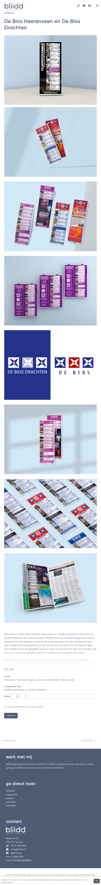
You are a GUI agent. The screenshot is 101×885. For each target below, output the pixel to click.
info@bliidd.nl (18, 849)
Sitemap (22, 875)
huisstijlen (11, 805)
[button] (97, 5)
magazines (11, 794)
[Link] (78, 5)
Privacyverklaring (56, 875)
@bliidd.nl (16, 852)
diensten (10, 790)
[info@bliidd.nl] (8, 849)
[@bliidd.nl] (8, 853)
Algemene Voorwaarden (37, 875)
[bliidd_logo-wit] (50, 830)
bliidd (76, 875)
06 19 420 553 (18, 845)
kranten (10, 798)
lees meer (9, 668)
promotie (10, 801)
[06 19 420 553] (8, 845)
